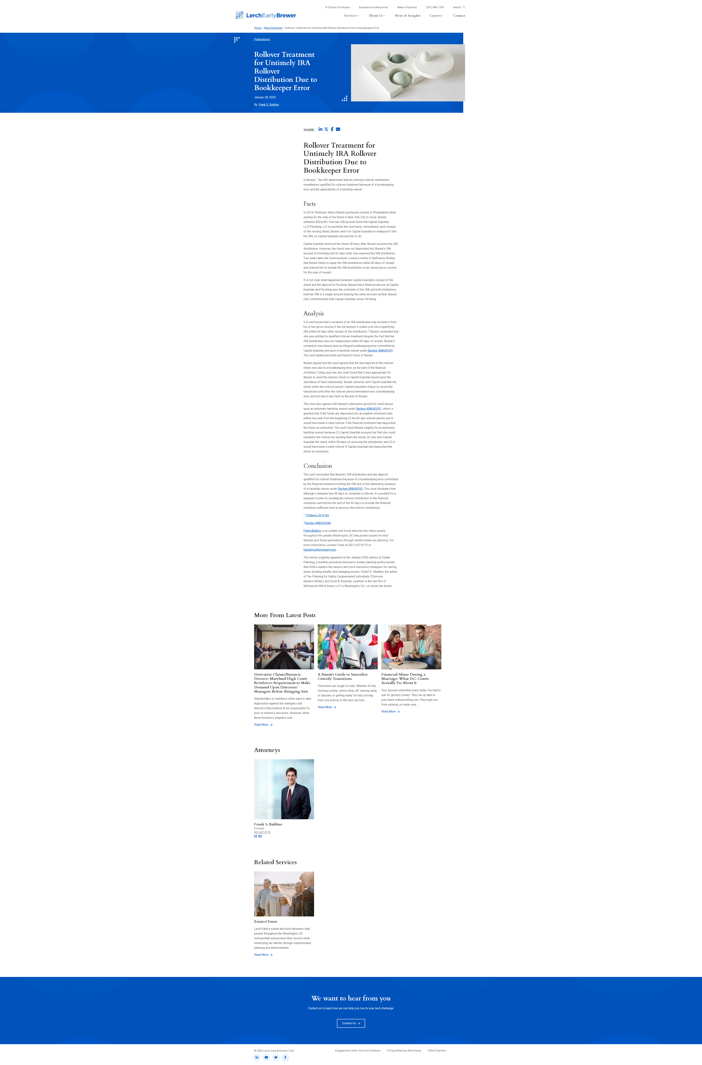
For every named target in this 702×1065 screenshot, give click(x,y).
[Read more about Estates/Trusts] (284, 893)
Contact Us (349, 1023)
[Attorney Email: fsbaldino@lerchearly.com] (255, 836)
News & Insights (273, 27)
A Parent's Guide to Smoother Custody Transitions (343, 676)
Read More (261, 724)
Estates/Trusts (265, 921)
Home (257, 27)
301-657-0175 (262, 832)
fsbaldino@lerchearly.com (319, 550)
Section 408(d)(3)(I (379, 350)
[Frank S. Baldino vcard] (260, 836)
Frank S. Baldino (269, 104)
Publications (262, 39)
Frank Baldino (312, 530)
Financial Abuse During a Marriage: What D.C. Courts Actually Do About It (405, 678)
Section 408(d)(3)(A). (318, 523)
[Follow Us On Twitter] (276, 1057)
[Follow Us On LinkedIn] (257, 1057)
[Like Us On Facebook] (285, 1057)
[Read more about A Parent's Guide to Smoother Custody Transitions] (348, 646)
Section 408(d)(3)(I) (368, 408)
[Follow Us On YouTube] (266, 1057)
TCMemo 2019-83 (317, 515)
